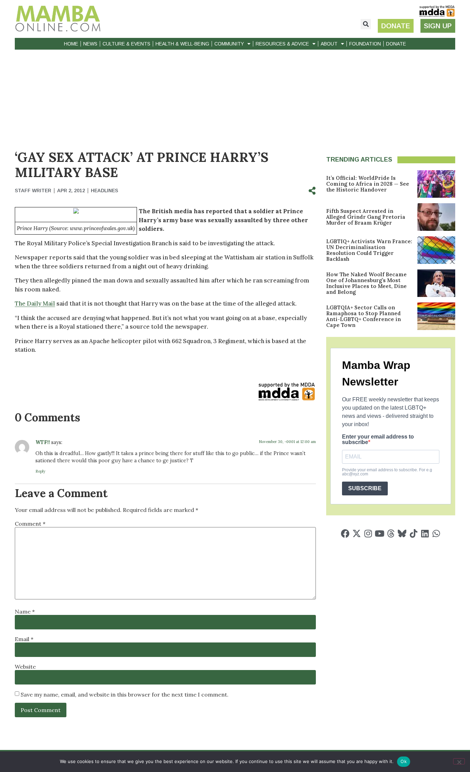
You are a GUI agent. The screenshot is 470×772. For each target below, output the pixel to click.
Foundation (365, 44)
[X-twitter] (356, 533)
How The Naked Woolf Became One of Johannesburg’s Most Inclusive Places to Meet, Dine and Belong (366, 283)
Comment (30, 523)
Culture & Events (126, 44)
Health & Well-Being (182, 44)
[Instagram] (368, 533)
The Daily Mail (35, 303)
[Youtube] (379, 533)
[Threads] (390, 533)
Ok (403, 761)
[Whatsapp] (436, 533)
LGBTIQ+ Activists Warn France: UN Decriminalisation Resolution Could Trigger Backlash (369, 250)
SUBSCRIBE (365, 488)
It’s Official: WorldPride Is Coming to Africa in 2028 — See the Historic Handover (367, 184)
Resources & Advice (282, 44)
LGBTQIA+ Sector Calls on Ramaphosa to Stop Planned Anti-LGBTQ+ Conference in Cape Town (363, 316)
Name (25, 611)
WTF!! (42, 442)
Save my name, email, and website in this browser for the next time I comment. (124, 694)
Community (229, 44)
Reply (40, 471)
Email (24, 639)
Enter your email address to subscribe (378, 439)
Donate (396, 44)
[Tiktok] (413, 533)
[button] (366, 24)
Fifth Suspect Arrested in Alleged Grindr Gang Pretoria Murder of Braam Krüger (365, 217)
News (90, 44)
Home (71, 44)
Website (25, 666)
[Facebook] (345, 533)
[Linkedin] (424, 533)
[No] (459, 761)
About (329, 44)
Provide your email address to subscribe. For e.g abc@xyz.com (387, 472)
